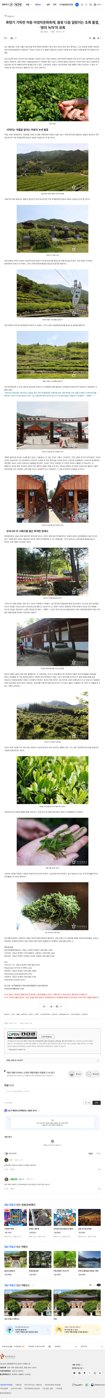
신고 (99, 1169)
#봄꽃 (18, 1014)
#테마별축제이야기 (64, 1014)
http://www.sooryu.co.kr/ (14, 980)
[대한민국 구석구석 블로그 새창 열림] (74, 1373)
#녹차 (13, 1014)
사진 (88, 1103)
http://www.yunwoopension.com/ (18, 974)
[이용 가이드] (82, 5)
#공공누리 (7, 1014)
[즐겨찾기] (89, 38)
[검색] (77, 4)
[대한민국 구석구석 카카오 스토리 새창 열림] (84, 1373)
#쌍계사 (31, 1014)
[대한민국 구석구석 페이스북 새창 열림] (79, 1373)
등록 (96, 1103)
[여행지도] (91, 5)
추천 (37, 4)
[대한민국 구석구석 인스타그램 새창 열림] (95, 1373)
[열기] (97, 1060)
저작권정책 (4, 1389)
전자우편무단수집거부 (32, 1389)
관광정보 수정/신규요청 (36, 1346)
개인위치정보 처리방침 (53, 1385)
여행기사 (10, 16)
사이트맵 (59, 1389)
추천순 (98, 1153)
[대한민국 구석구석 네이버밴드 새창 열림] (100, 1373)
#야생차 (37, 1014)
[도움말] (5, 1103)
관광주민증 (66, 4)
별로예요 (96, 1074)
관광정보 (58, 1346)
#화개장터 (85, 1014)
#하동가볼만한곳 (75, 1014)
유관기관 (84, 1346)
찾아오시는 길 (77, 1368)
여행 (27, 4)
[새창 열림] (93, 38)
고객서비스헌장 (16, 1389)
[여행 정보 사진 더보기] (52, 97)
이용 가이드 (76, 1365)
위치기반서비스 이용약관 (33, 1385)
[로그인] (86, 5)
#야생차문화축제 (45, 1014)
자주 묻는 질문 (48, 1389)
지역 (54, 4)
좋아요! (78, 1074)
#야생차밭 (54, 1014)
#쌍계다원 (24, 1014)
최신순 (91, 1153)
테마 (48, 4)
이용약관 (18, 1385)
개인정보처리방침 (6, 1385)
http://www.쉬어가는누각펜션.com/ (18, 968)
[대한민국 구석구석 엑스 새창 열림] (90, 1373)
